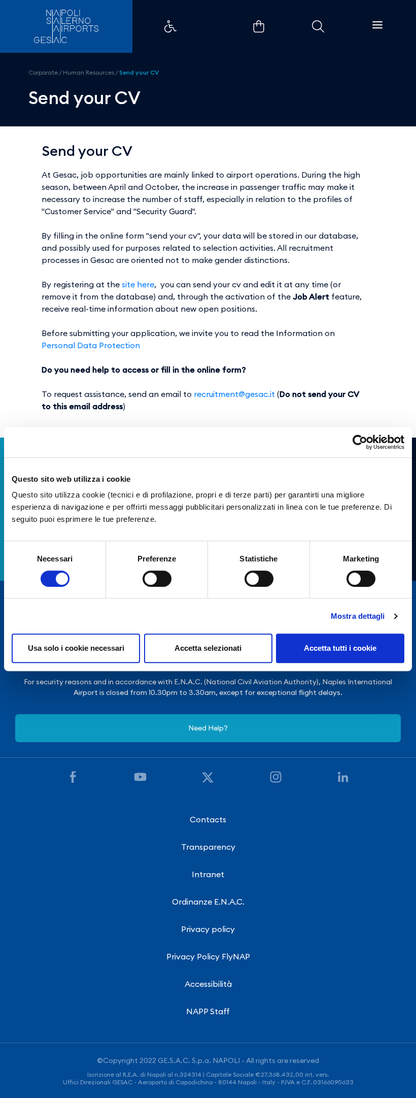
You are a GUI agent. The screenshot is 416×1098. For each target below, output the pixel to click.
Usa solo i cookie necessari (76, 648)
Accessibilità (208, 984)
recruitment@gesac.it (234, 394)
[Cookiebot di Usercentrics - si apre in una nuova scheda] (360, 442)
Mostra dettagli (358, 616)
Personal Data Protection (91, 345)
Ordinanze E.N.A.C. (208, 901)
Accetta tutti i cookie (340, 648)
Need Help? (208, 728)
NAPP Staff (208, 1011)
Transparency (208, 847)
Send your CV (139, 72)
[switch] (157, 579)
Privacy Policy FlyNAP (208, 956)
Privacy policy (208, 929)
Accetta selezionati (208, 648)
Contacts (208, 819)
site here (138, 284)
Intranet (208, 874)
